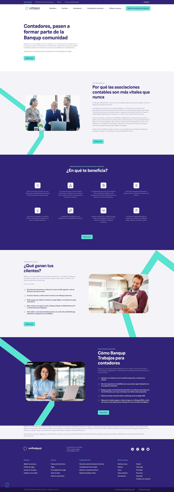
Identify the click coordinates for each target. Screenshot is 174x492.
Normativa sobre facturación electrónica (91, 464)
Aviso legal (139, 467)
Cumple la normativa (30, 470)
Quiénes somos (122, 464)
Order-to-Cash (55, 473)
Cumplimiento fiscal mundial (88, 467)
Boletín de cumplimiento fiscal (88, 470)
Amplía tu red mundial (30, 473)
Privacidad (139, 470)
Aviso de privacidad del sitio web (124, 489)
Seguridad (139, 476)
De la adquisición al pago (58, 470)
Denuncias (139, 473)
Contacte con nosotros (143, 479)
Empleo (138, 464)
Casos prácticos (123, 473)
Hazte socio (29, 58)
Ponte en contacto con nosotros (138, 8)
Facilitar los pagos (29, 467)
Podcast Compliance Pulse (87, 473)
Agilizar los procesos (30, 464)
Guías (119, 470)
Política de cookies (144, 489)
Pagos (52, 467)
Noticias (120, 467)
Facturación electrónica (58, 464)
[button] (146, 2)
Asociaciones (122, 476)
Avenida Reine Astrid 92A (74, 447)
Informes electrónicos (57, 476)
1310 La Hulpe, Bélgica (73, 449)
